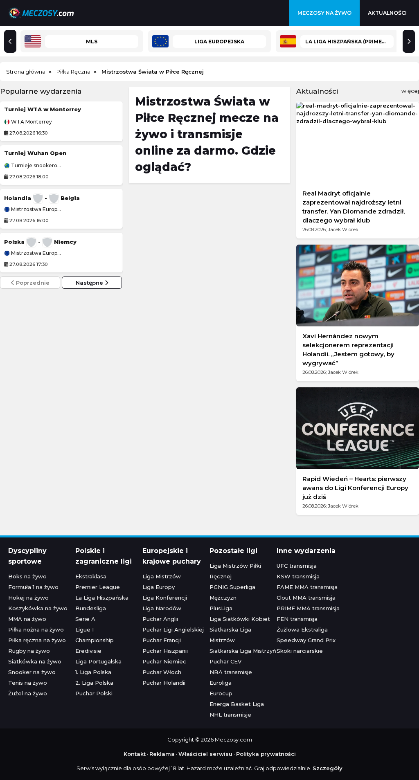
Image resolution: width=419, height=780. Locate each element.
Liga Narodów (161, 608)
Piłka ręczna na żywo (37, 640)
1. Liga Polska (93, 672)
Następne (90, 282)
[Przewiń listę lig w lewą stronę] (10, 41)
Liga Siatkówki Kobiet (240, 619)
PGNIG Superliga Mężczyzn (232, 592)
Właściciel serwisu (205, 754)
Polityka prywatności (266, 754)
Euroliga (221, 682)
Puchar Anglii (160, 619)
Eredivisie (88, 650)
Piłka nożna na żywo (36, 629)
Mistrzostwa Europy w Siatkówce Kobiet (35, 209)
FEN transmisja (297, 619)
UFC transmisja (297, 565)
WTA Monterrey (31, 122)
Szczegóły (327, 768)
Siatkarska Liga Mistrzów (230, 634)
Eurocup (221, 693)
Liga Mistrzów (161, 576)
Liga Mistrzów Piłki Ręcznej (235, 571)
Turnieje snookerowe (35, 166)
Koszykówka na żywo (38, 608)
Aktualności (387, 13)
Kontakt (135, 754)
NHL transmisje (230, 714)
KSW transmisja (298, 576)
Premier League (97, 587)
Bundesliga (90, 608)
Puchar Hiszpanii (165, 650)
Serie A (85, 619)
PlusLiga (221, 608)
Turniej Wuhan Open (35, 153)
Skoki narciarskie (300, 650)
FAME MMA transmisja (307, 587)
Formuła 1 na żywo (33, 587)
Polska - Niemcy (40, 241)
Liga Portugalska (98, 661)
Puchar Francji (161, 640)
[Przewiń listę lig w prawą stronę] (409, 41)
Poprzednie (32, 282)
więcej (410, 91)
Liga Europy (158, 587)
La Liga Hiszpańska (101, 597)
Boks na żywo (27, 576)
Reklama (162, 754)
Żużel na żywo (27, 693)
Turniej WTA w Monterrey (42, 109)
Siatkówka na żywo (34, 661)
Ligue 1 (84, 629)
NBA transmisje (231, 672)
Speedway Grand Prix (306, 640)
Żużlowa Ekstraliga (302, 629)
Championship (94, 640)
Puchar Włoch (161, 672)
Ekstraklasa (90, 576)
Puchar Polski (94, 693)
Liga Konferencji (164, 597)
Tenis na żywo (27, 682)
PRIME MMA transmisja (308, 608)
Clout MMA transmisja (306, 597)
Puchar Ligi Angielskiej (173, 629)
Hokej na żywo (28, 597)
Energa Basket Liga (237, 704)
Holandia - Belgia (42, 198)
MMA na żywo (27, 619)
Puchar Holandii (163, 682)
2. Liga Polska (94, 682)
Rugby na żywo (29, 650)
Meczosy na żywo (324, 13)
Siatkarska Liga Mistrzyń (243, 650)
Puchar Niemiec (164, 661)
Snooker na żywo (32, 672)
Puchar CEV (225, 661)
